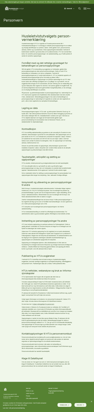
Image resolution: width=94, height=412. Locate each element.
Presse (28, 396)
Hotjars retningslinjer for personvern (43, 304)
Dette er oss (29, 391)
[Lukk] (92, 401)
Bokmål (71, 8)
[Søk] (79, 8)
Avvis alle (79, 405)
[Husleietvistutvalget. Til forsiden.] (15, 8)
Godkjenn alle (63, 405)
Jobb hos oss (30, 393)
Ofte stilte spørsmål (32, 398)
